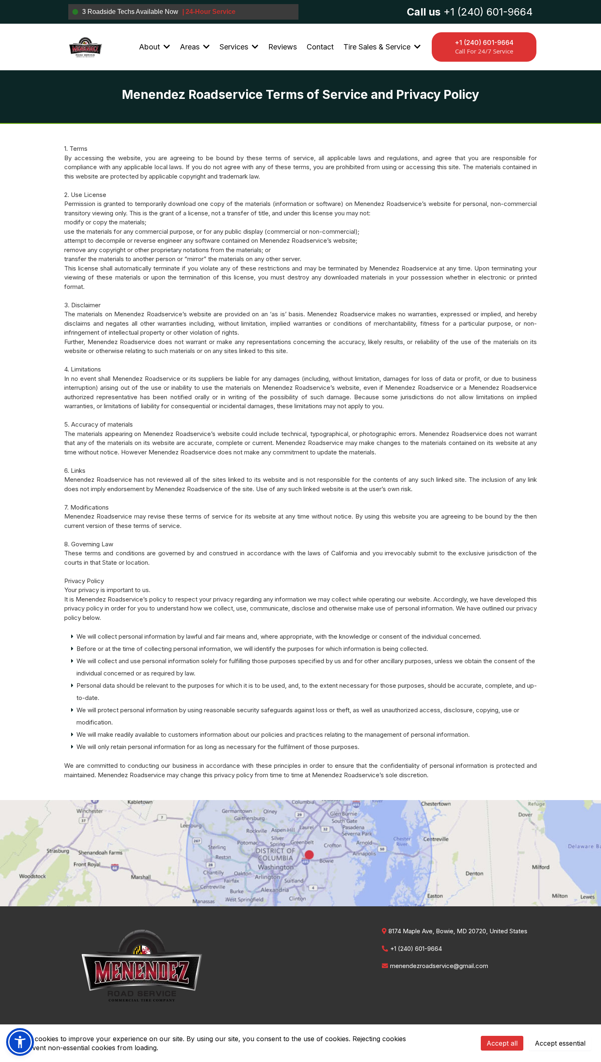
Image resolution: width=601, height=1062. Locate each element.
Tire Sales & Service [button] (378, 46)
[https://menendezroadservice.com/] (85, 47)
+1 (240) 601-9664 (416, 948)
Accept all (502, 1043)
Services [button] (235, 46)
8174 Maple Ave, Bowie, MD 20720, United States (457, 931)
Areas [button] (191, 46)
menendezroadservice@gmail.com (439, 966)
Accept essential (560, 1043)
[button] (166, 46)
